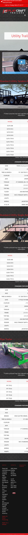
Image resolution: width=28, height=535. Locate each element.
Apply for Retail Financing (5, 518)
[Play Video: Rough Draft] (21, 61)
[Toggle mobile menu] (25, 15)
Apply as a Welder (5, 523)
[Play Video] (3, 73)
